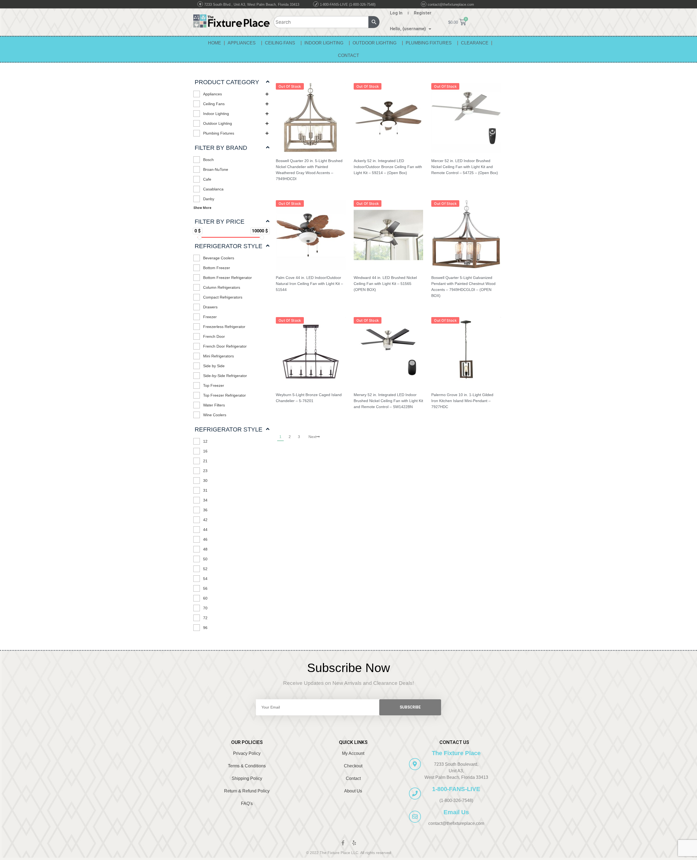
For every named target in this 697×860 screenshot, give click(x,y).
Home (214, 43)
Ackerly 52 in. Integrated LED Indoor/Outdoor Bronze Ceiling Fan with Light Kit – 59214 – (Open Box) (388, 167)
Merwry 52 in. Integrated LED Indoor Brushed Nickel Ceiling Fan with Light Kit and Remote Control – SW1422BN (388, 401)
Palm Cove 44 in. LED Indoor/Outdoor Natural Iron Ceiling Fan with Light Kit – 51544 (309, 283)
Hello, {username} (408, 28)
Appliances (242, 43)
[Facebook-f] (342, 842)
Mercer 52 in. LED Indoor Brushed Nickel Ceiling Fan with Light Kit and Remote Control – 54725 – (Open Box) (464, 167)
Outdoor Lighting (374, 43)
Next (312, 436)
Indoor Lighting (323, 43)
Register (423, 13)
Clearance (474, 43)
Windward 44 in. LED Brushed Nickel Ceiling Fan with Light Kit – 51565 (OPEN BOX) (385, 283)
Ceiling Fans (280, 43)
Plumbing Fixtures (429, 43)
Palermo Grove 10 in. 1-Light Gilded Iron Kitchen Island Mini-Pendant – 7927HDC (462, 401)
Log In (396, 13)
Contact (348, 55)
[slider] (199, 237)
